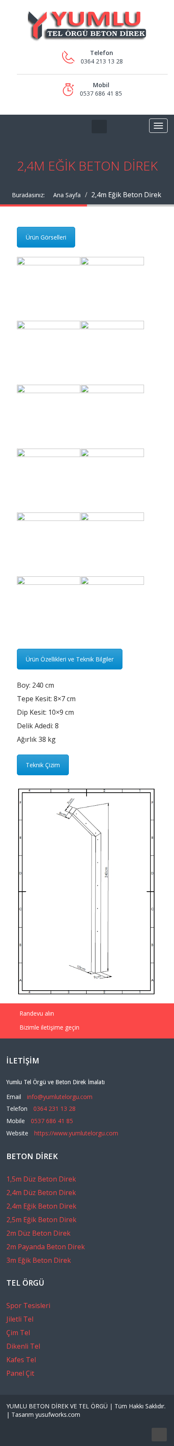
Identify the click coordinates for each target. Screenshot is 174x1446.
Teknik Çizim (43, 765)
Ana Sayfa (67, 195)
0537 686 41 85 (52, 1121)
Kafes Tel (21, 1359)
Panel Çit (20, 1373)
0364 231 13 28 (54, 1108)
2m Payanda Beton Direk (45, 1246)
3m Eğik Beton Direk (38, 1260)
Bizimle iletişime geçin (48, 1027)
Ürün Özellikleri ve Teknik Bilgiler (70, 659)
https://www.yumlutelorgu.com (76, 1133)
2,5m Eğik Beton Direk (41, 1219)
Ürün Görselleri (46, 237)
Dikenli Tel (23, 1346)
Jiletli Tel (19, 1319)
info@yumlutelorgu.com (59, 1097)
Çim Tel (18, 1332)
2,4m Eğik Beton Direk (41, 1206)
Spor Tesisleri (28, 1305)
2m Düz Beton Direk (38, 1233)
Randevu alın (36, 1013)
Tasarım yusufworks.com (45, 1414)
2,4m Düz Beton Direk (41, 1192)
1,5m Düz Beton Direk (41, 1179)
